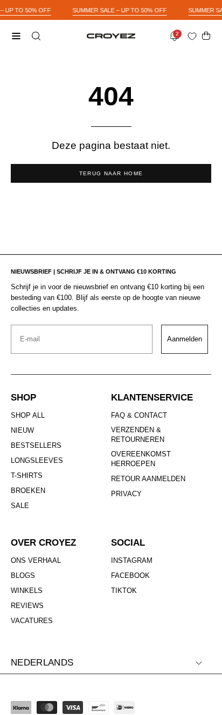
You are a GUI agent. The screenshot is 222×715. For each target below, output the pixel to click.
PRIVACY (126, 494)
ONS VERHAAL (36, 560)
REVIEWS (27, 606)
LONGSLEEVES (37, 460)
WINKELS (27, 591)
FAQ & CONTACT (139, 415)
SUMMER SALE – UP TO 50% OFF (120, 10)
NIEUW (22, 430)
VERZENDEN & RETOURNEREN (137, 435)
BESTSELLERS (36, 445)
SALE (20, 506)
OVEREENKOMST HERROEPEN (141, 459)
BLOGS (23, 575)
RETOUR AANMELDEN (148, 479)
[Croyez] (111, 36)
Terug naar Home (111, 173)
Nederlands (42, 662)
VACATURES (32, 621)
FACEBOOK (130, 575)
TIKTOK (124, 591)
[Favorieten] (194, 36)
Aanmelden (184, 339)
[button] (35, 36)
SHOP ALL (28, 415)
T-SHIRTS (27, 475)
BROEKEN (28, 491)
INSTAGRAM (131, 560)
